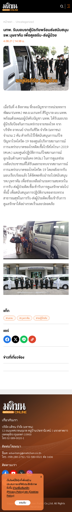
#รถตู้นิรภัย (41, 317)
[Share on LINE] (24, 339)
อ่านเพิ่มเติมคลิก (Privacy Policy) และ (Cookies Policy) (22, 492)
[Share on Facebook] (7, 339)
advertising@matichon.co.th (25, 453)
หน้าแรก (7, 21)
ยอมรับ (22, 503)
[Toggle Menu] (68, 6)
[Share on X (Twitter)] (15, 339)
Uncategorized (25, 21)
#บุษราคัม (24, 317)
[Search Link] (61, 6)
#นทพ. (9, 317)
